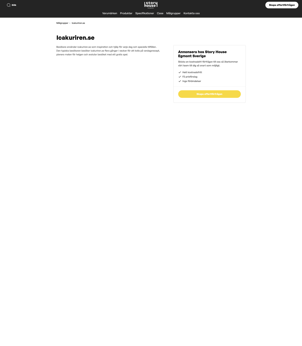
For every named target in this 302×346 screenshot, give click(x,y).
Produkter (126, 13)
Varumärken (109, 13)
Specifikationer (144, 13)
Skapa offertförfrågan (282, 4)
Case (160, 13)
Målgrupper (173, 13)
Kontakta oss (192, 13)
